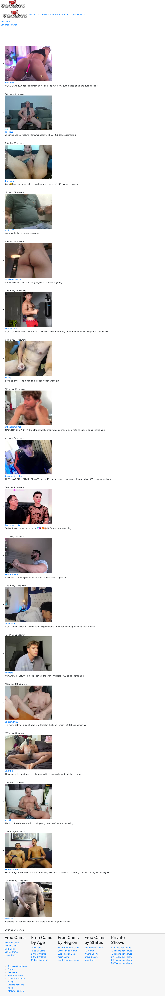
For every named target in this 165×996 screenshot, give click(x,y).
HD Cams (89, 950)
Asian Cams (63, 957)
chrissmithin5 (11, 722)
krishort (9, 672)
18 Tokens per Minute (121, 953)
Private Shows (91, 953)
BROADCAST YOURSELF (53, 14)
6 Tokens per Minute (121, 947)
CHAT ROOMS (35, 14)
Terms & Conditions (17, 966)
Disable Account (16, 984)
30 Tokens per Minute (121, 957)
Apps (10, 987)
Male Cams (10, 948)
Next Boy (5, 21)
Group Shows (91, 957)
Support (12, 969)
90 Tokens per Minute (121, 963)
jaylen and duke (12, 525)
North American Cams (68, 947)
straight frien (11, 869)
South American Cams (68, 960)
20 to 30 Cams (38, 953)
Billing (11, 981)
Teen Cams (36, 947)
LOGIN (74, 14)
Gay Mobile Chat (9, 24)
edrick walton (11, 574)
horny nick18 (11, 328)
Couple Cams (11, 952)
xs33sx (8, 377)
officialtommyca (13, 427)
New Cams (89, 960)
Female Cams (11, 945)
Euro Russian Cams (67, 953)
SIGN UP (81, 14)
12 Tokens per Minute (121, 950)
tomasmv (9, 181)
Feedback (12, 972)
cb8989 (9, 771)
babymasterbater (13, 476)
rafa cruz (9, 82)
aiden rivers (10, 623)
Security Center (15, 975)
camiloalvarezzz (13, 279)
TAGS (68, 14)
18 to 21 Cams (38, 950)
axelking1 (9, 820)
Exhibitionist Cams (93, 947)
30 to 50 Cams (38, 957)
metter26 (9, 230)
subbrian (9, 918)
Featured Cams (12, 942)
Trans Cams (10, 955)
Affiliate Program (16, 991)
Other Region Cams (67, 950)
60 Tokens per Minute (121, 960)
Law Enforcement (16, 978)
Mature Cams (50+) (40, 960)
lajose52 (9, 132)
